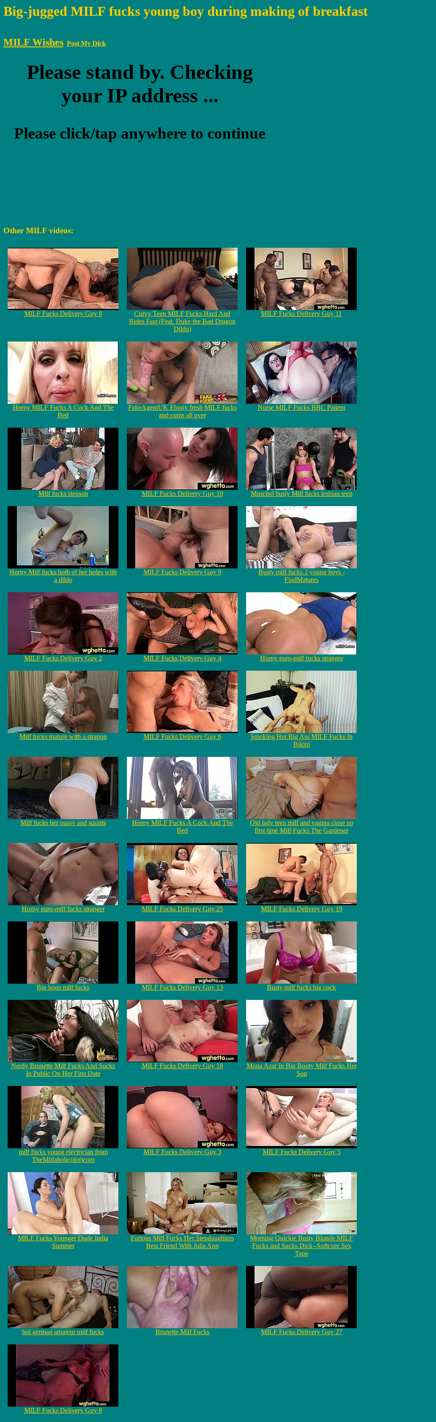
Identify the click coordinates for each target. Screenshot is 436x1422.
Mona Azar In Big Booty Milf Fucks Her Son (302, 1069)
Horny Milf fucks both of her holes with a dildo (63, 575)
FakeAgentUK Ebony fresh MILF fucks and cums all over (182, 411)
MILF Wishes (33, 42)
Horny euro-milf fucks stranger (301, 658)
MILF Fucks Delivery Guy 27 (301, 1331)
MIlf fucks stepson (63, 493)
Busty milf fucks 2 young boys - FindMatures (301, 575)
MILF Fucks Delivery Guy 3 (182, 1152)
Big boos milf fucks (63, 987)
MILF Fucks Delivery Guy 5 (302, 1152)
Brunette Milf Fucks (182, 1331)
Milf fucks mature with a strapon (63, 736)
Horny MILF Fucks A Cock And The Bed (63, 411)
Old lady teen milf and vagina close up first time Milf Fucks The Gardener (301, 826)
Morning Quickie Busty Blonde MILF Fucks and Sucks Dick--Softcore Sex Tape (301, 1245)
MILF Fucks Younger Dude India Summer (63, 1241)
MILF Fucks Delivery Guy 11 (301, 313)
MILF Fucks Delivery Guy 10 (182, 493)
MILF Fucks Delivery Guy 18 (182, 1065)
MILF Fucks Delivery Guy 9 (182, 572)
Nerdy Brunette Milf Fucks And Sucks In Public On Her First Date (63, 1069)
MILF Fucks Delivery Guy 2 (63, 658)
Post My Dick (86, 43)
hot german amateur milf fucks (63, 1331)
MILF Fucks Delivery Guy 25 (182, 908)
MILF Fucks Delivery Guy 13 (182, 987)
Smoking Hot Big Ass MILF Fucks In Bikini (301, 740)
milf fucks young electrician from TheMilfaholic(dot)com (63, 1155)
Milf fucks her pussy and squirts (63, 822)
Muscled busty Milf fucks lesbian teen (302, 493)
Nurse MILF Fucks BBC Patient (301, 407)
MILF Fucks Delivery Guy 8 (63, 313)
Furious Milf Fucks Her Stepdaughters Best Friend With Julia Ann (182, 1241)
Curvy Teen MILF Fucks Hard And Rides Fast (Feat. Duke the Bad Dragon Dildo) (182, 321)
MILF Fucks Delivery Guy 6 (182, 736)
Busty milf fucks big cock (301, 987)
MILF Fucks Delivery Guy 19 (301, 908)
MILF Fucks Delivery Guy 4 (182, 658)
